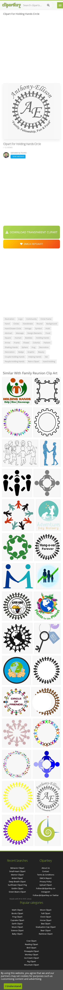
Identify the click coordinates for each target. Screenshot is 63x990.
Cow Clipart (31, 940)
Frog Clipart (17, 916)
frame (16, 342)
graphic (31, 352)
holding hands (42, 337)
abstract (8, 333)
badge (21, 352)
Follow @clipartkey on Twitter (46, 895)
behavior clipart (17, 868)
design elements (34, 333)
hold (48, 328)
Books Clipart (17, 913)
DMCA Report (46, 878)
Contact (45, 871)
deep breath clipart (17, 881)
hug (33, 347)
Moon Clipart (45, 910)
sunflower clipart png (17, 885)
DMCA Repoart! (33, 244)
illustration (9, 319)
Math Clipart (17, 910)
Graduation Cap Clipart (46, 927)
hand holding (49, 361)
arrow (7, 342)
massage (20, 333)
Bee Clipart (45, 923)
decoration (10, 352)
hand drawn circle (13, 328)
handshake (28, 323)
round (39, 323)
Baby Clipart (17, 933)
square (8, 337)
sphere (25, 347)
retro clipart (33, 361)
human (18, 337)
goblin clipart (17, 888)
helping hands (34, 356)
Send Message (18, 156)
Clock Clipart (45, 916)
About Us (46, 868)
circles (16, 323)
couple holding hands (14, 356)
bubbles (28, 337)
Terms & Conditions (45, 874)
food (48, 333)
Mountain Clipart (31, 964)
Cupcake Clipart (17, 920)
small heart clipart (17, 871)
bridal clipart (17, 878)
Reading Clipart (31, 944)
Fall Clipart (45, 913)
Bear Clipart (46, 930)
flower (26, 342)
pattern (47, 342)
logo (20, 319)
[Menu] (60, 5)
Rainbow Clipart (46, 933)
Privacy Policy (46, 881)
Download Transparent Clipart (32, 232)
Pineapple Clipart (31, 951)
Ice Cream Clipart (31, 958)
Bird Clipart (31, 947)
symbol (38, 328)
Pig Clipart (31, 961)
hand (7, 323)
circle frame (46, 319)
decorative (43, 347)
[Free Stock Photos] (11, 4)
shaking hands (11, 347)
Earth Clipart (17, 923)
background (51, 323)
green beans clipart (17, 891)
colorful (36, 342)
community (31, 319)
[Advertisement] (31, 50)
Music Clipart (17, 927)
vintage (28, 328)
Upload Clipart (45, 885)
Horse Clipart (45, 920)
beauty (41, 352)
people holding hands (14, 361)
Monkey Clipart (31, 954)
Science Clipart (17, 930)
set (46, 356)
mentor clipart (17, 874)
